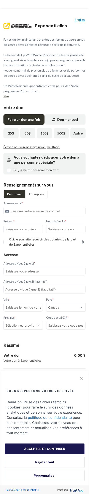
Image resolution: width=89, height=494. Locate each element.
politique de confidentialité (50, 417)
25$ (11, 133)
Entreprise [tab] (36, 194)
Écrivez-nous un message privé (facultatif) (31, 147)
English (80, 19)
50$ (28, 133)
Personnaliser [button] (45, 475)
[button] (81, 378)
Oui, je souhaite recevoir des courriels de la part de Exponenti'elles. (42, 241)
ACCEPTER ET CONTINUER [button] (44, 449)
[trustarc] (76, 489)
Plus (6, 96)
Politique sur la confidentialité (22, 489)
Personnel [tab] (14, 194)
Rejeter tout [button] (44, 462)
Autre (78, 133)
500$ (61, 133)
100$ (45, 133)
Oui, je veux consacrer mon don (35, 170)
